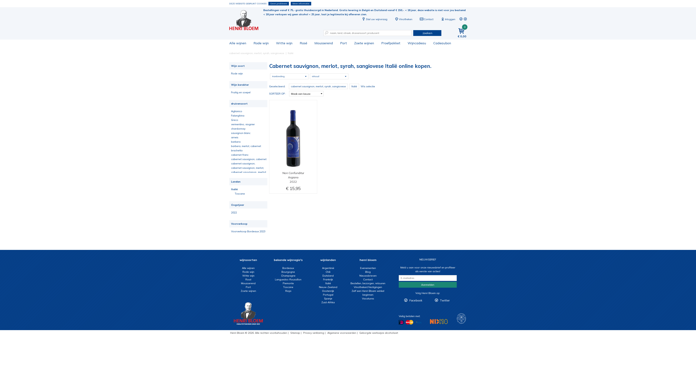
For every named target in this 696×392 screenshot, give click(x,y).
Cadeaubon (442, 43)
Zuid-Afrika (328, 302)
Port (343, 43)
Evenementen (368, 268)
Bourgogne (288, 271)
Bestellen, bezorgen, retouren (368, 283)
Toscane (240, 193)
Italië (234, 189)
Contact (428, 19)
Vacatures (368, 298)
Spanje (328, 298)
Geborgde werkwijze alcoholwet (378, 332)
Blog (368, 271)
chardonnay (238, 128)
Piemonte (288, 283)
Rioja (288, 291)
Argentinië (328, 268)
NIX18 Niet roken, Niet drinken (439, 321)
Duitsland (328, 275)
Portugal (328, 294)
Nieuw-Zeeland (328, 287)
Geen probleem (278, 3)
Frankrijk (328, 279)
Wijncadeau (417, 43)
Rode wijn (261, 43)
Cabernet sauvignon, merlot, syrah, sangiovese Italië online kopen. (246, 20)
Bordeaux (288, 268)
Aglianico (236, 111)
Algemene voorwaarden (341, 332)
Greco (234, 120)
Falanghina (237, 115)
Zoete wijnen (364, 43)
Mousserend (323, 43)
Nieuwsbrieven (368, 275)
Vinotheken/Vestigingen (368, 287)
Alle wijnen (237, 43)
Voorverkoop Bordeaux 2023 (248, 231)
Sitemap (295, 332)
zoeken (427, 33)
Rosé (303, 43)
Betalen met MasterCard (409, 322)
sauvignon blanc (240, 133)
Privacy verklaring (313, 332)
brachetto (237, 150)
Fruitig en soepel (240, 92)
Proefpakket (390, 43)
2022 (234, 212)
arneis (234, 137)
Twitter (445, 300)
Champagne (288, 275)
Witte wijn (284, 43)
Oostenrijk (328, 291)
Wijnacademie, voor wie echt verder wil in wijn (461, 318)
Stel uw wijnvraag (376, 19)
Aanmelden (427, 284)
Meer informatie (301, 3)
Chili (328, 271)
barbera (236, 141)
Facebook (415, 300)
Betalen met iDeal (401, 322)
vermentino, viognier (243, 124)
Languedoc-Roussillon (288, 279)
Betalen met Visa (418, 322)
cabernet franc (239, 154)
